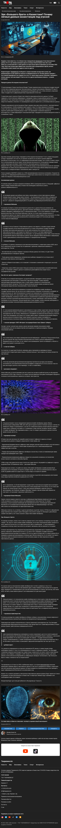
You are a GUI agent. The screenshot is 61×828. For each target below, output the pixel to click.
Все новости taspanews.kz (25, 11)
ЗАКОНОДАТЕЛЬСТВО (37, 728)
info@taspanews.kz (6, 791)
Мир (10, 8)
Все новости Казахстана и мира (9, 11)
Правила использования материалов (11, 796)
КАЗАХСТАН (8, 728)
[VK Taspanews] (16, 817)
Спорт (32, 8)
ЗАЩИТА (54, 728)
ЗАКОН (21, 728)
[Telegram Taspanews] (6, 817)
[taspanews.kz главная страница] (7, 3)
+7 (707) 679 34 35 (6, 788)
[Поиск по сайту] (59, 3)
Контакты (4, 804)
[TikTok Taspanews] (35, 751)
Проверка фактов (6, 799)
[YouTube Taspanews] (25, 751)
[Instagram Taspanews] (2, 817)
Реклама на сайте (6, 802)
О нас (2, 807)
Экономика (17, 8)
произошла (39, 61)
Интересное (40, 8)
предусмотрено (44, 664)
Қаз (51, 2)
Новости (4, 8)
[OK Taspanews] (20, 817)
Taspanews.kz (15, 71)
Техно (25, 8)
